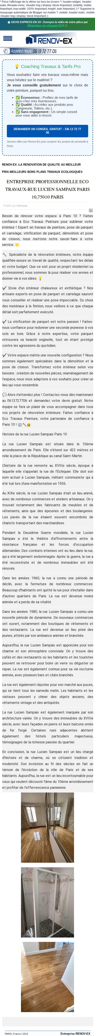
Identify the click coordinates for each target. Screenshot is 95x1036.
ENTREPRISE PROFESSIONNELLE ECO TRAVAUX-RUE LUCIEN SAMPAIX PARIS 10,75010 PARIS (47, 189)
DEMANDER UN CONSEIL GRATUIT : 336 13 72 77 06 (47, 130)
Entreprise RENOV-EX (75, 1033)
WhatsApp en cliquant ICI (44, 25)
